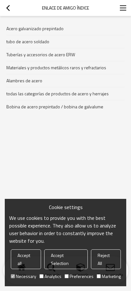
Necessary (26, 276)
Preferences (81, 276)
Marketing (111, 276)
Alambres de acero (24, 80)
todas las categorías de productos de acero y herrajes (57, 93)
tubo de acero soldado (27, 41)
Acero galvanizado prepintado (35, 28)
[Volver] (8, 8)
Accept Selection (60, 259)
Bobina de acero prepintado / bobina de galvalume (54, 106)
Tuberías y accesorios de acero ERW (40, 54)
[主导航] (123, 8)
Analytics (53, 276)
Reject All (104, 259)
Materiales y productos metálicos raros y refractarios (56, 67)
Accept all (23, 259)
